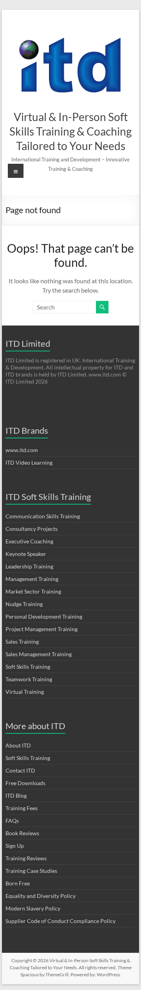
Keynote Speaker (25, 553)
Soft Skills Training (27, 666)
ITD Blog (16, 795)
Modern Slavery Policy (32, 908)
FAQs (12, 820)
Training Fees (21, 808)
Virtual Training (24, 691)
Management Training (31, 579)
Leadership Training (29, 566)
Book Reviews (22, 833)
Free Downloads (25, 783)
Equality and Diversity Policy (40, 895)
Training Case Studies (31, 870)
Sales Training (22, 641)
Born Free (17, 883)
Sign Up (14, 845)
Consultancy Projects (31, 528)
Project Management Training (41, 629)
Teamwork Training (28, 679)
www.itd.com (21, 450)
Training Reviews (26, 858)
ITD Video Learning (28, 462)
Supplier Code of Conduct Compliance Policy (60, 921)
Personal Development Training (43, 616)
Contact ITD (20, 770)
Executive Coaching (29, 541)
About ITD (18, 745)
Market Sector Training (33, 591)
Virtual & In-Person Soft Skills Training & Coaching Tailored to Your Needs (70, 131)
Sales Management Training (38, 654)
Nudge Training (24, 604)
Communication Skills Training (42, 516)
